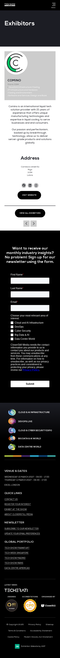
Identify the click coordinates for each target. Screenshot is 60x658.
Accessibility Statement (41, 631)
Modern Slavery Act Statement (38, 637)
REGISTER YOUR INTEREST (17, 504)
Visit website (29, 195)
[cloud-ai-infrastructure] (12, 412)
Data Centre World (29, 447)
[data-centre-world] (12, 447)
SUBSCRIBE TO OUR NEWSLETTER (21, 528)
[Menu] (53, 4)
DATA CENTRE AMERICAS (17, 568)
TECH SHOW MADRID (15, 558)
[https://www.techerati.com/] (16, 591)
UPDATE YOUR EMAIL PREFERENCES (22, 533)
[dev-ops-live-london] (12, 421)
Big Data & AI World (29, 438)
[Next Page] (33, 223)
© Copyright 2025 (15, 624)
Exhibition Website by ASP (33, 646)
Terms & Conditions (17, 631)
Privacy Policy (34, 624)
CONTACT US (11, 499)
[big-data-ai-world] (12, 439)
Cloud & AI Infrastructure (34, 412)
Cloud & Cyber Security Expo (35, 430)
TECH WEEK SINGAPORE (16, 553)
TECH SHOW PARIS (13, 563)
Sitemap (50, 624)
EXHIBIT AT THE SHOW (15, 509)
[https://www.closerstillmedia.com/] (48, 606)
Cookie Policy (13, 637)
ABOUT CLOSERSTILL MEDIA (18, 514)
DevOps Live (25, 421)
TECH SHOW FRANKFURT (17, 548)
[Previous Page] (26, 223)
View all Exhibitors (30, 213)
